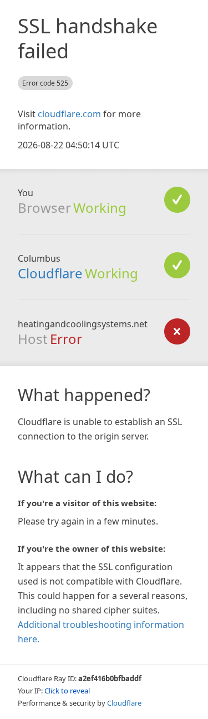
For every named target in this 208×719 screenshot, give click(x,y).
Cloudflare (50, 273)
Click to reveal (67, 691)
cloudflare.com (69, 114)
